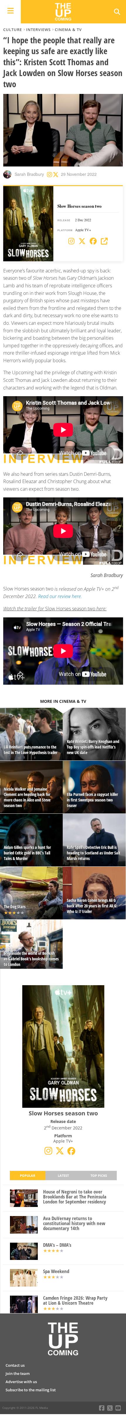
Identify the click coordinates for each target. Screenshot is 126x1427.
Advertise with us (21, 1381)
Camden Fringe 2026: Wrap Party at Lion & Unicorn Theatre (75, 1301)
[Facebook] (93, 241)
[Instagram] (71, 241)
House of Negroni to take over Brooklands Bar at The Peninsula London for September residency (74, 1196)
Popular (27, 1175)
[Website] (104, 241)
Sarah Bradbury (29, 174)
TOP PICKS (99, 1175)
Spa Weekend (56, 1271)
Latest (63, 1175)
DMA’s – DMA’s (57, 1245)
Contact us (15, 1365)
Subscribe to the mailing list (31, 1389)
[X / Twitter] (82, 241)
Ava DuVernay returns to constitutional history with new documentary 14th (74, 1223)
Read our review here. (60, 596)
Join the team (18, 1373)
